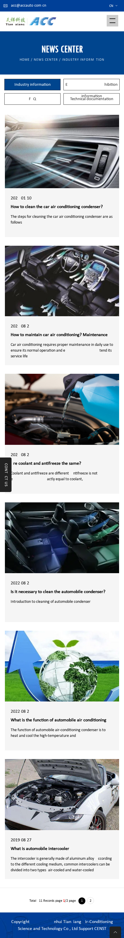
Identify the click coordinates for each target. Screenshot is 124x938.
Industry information (32, 85)
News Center (46, 60)
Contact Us (6, 475)
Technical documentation (91, 99)
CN (113, 6)
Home (25, 60)
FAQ (32, 99)
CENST (100, 928)
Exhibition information (91, 86)
